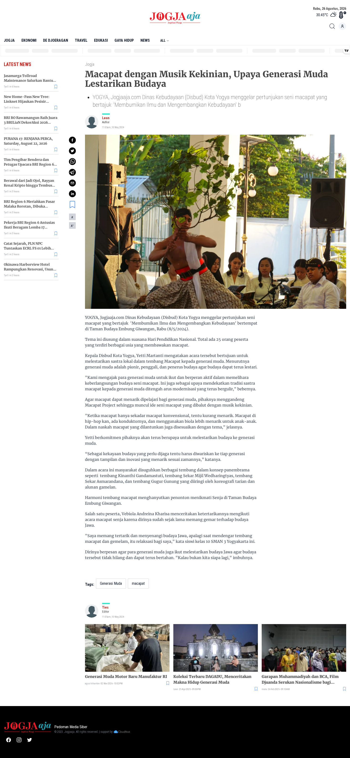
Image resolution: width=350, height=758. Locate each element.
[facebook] (72, 140)
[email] (72, 183)
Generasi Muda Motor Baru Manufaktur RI (126, 676)
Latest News (17, 64)
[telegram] (72, 172)
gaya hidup (124, 40)
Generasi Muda (111, 583)
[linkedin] (72, 193)
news (145, 40)
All (162, 40)
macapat (138, 583)
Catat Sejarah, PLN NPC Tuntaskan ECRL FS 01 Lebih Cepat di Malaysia (27, 248)
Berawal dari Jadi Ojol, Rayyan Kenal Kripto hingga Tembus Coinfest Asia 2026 (29, 185)
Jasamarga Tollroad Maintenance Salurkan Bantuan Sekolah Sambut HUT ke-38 (30, 80)
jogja (9, 40)
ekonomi (28, 40)
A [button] (72, 217)
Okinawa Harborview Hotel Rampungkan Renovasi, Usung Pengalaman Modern (29, 269)
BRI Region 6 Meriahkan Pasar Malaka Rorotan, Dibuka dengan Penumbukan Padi (29, 206)
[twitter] (72, 150)
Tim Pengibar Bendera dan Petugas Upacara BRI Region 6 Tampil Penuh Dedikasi (29, 164)
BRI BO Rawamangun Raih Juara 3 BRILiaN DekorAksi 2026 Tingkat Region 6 (30, 122)
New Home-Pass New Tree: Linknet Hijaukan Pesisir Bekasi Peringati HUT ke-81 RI (29, 101)
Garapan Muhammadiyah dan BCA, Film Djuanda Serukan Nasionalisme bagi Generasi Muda (300, 679)
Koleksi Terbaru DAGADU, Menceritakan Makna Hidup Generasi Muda (212, 679)
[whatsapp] (72, 161)
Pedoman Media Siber (70, 727)
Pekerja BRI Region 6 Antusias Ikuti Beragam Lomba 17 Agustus (29, 227)
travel (81, 40)
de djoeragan (55, 40)
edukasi (101, 40)
